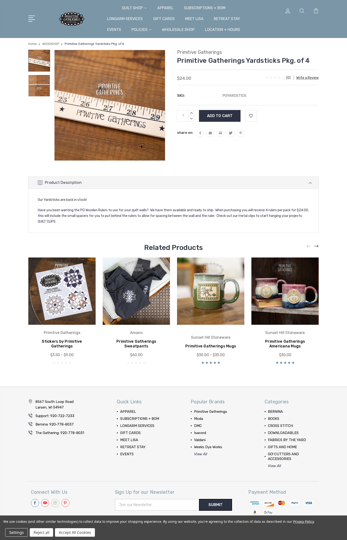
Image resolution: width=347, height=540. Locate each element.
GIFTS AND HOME (282, 447)
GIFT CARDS (164, 19)
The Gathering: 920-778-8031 (59, 433)
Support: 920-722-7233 (54, 416)
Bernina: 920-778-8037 (54, 424)
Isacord (200, 433)
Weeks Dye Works (208, 447)
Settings (16, 532)
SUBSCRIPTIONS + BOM (204, 8)
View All (200, 454)
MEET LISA (194, 19)
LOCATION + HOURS (222, 29)
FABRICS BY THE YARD (287, 440)
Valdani (200, 440)
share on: (185, 133)
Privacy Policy (303, 521)
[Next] (316, 246)
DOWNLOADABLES (283, 433)
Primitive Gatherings (210, 411)
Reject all (41, 532)
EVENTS (114, 29)
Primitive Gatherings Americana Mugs (285, 343)
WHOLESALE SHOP (178, 29)
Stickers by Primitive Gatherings (62, 343)
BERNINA (275, 411)
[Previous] (309, 246)
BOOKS (273, 419)
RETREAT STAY (227, 19)
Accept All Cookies (75, 532)
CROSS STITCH (280, 426)
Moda (198, 419)
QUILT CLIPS (46, 221)
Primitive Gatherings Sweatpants (136, 343)
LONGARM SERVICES (125, 19)
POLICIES (139, 29)
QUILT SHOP (132, 8)
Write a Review (307, 78)
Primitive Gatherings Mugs (210, 346)
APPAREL (165, 8)
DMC (198, 426)
